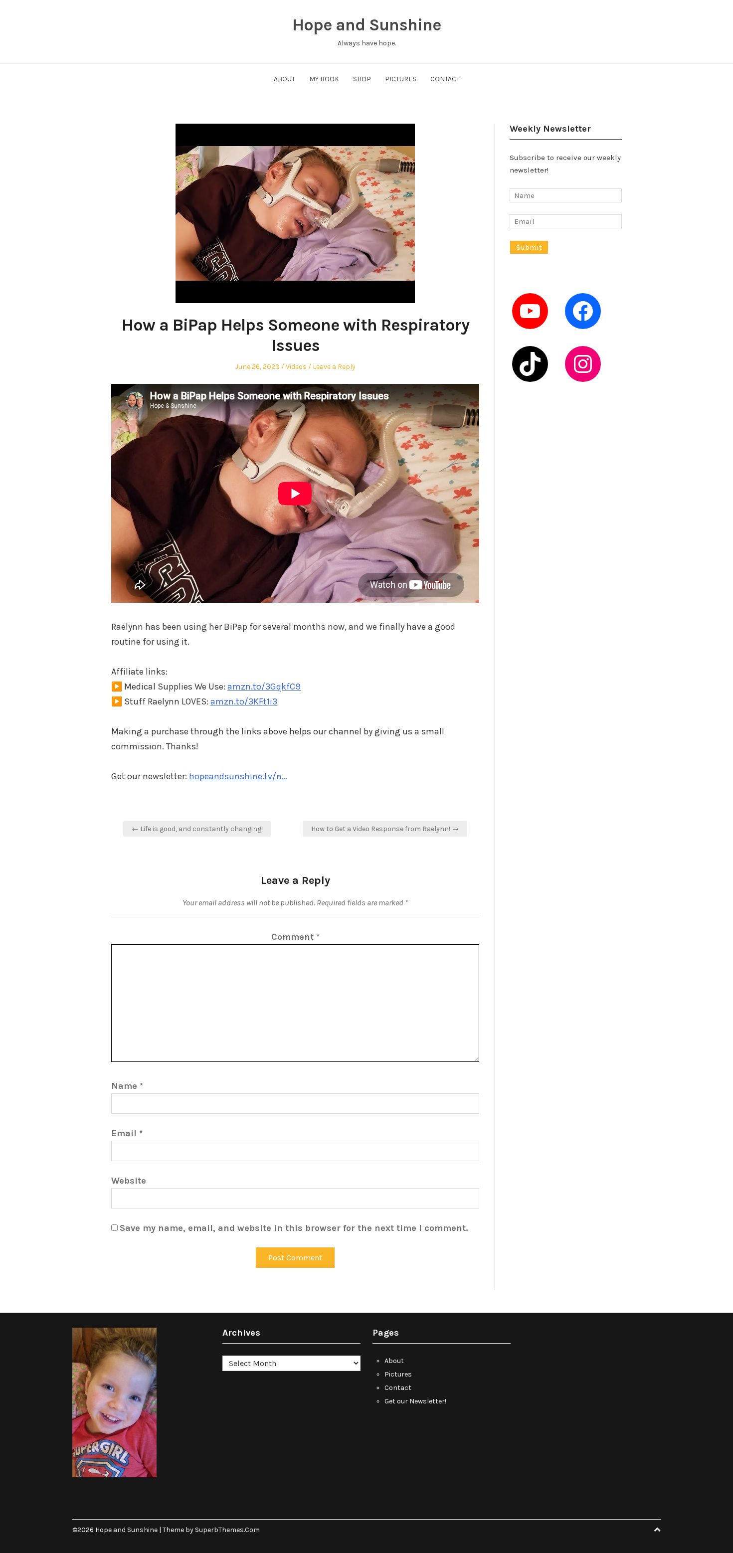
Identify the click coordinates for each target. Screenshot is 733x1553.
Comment (295, 936)
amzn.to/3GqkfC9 (264, 686)
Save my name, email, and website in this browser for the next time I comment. (294, 1227)
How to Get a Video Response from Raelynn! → (385, 829)
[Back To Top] (657, 1530)
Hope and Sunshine (366, 25)
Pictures (400, 79)
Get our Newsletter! (415, 1401)
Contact (445, 79)
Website (128, 1180)
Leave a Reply (334, 366)
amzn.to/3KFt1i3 (243, 701)
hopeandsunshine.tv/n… (238, 776)
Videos (296, 366)
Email (127, 1133)
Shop (362, 79)
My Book (324, 79)
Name (127, 1085)
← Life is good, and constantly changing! (197, 829)
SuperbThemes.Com (227, 1530)
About (284, 79)
